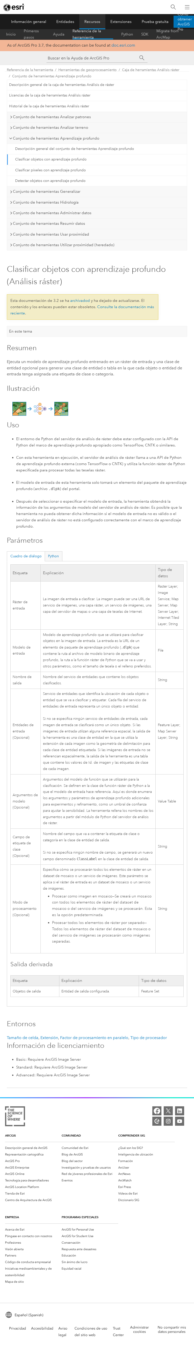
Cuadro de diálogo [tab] (26, 556)
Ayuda (58, 34)
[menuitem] (33, 1148)
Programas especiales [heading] (80, 1217)
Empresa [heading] (12, 1217)
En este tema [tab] (20, 331)
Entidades (65, 21)
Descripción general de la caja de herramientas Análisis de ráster (61, 85)
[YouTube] (179, 1121)
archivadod (80, 300)
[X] (168, 1110)
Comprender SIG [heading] (131, 1135)
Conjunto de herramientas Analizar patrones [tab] (52, 117)
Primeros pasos (31, 34)
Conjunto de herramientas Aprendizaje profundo (51, 76)
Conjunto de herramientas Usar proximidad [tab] (51, 234)
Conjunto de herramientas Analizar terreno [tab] (50, 127)
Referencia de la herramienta (86, 34)
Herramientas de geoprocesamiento (87, 70)
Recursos (92, 21)
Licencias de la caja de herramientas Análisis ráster (49, 95)
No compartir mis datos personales (172, 1329)
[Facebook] (156, 1110)
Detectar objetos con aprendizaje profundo (50, 181)
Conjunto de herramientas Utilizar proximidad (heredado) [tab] (63, 245)
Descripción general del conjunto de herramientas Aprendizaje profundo (74, 149)
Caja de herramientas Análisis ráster (150, 70)
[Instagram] (168, 1121)
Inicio (11, 34)
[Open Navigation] (187, 7)
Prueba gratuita (155, 21)
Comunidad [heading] (71, 1135)
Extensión (49, 1037)
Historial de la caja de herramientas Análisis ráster (49, 106)
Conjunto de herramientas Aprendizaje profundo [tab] (56, 138)
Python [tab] (53, 556)
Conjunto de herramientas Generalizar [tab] (46, 191)
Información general (28, 21)
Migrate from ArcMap (167, 34)
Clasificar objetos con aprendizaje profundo (51, 159)
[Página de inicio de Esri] (14, 7)
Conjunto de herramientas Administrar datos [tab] (52, 213)
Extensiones (121, 21)
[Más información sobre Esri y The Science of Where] (15, 1117)
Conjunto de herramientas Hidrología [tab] (46, 202)
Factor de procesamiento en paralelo (94, 1037)
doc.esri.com (123, 45)
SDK (144, 34)
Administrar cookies (139, 1329)
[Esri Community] (156, 1121)
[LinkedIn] (179, 1110)
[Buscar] (173, 7)
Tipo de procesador (148, 1037)
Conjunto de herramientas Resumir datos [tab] (49, 223)
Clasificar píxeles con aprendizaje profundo (50, 170)
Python (127, 34)
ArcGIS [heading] (10, 1135)
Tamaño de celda (22, 1037)
